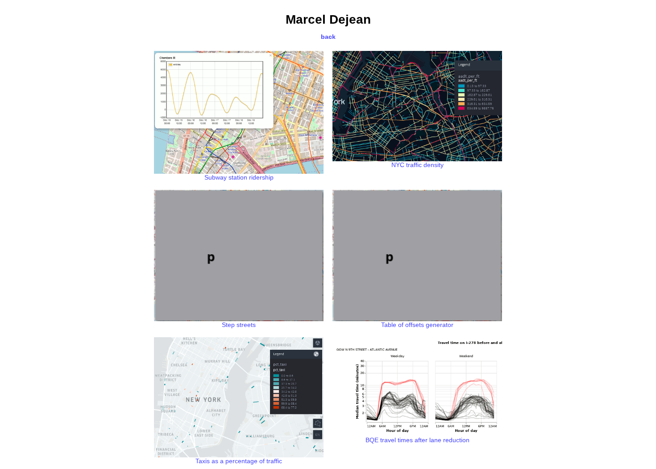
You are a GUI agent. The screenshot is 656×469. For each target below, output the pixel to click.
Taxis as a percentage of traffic (238, 461)
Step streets (239, 324)
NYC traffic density (417, 164)
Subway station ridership (239, 177)
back (328, 36)
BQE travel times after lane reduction (417, 440)
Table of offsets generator (417, 324)
